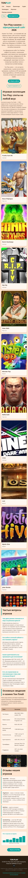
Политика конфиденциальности (11, 873)
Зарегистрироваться (14, 86)
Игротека (13, 9)
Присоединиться (13, 16)
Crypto (24, 6)
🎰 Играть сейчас (14, 81)
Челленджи (5, 9)
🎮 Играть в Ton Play (14, 850)
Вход (4, 16)
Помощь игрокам (7, 12)
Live (3, 6)
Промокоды (16, 6)
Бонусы (8, 6)
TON (6, 2)
